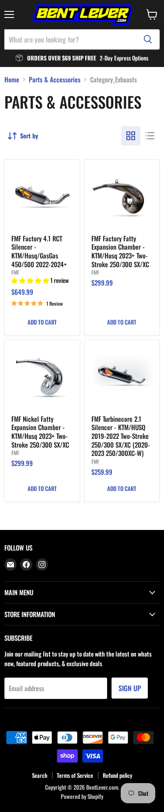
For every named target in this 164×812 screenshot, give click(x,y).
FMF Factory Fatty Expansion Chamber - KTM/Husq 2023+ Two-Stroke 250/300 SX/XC (120, 251)
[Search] (148, 39)
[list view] (150, 135)
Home (11, 79)
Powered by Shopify (82, 796)
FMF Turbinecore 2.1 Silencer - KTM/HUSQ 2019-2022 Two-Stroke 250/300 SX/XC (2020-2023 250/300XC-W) (120, 436)
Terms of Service (75, 775)
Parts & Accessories (54, 79)
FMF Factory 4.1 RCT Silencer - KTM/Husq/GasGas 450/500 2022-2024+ (39, 251)
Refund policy (117, 775)
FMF (15, 272)
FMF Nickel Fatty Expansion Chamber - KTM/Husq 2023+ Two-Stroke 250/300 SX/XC (40, 431)
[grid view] (130, 135)
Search (39, 775)
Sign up (130, 688)
